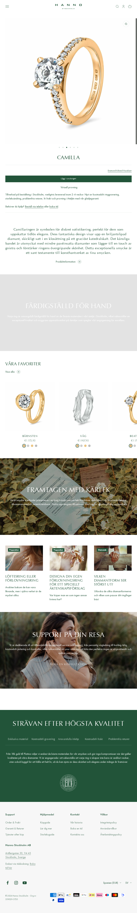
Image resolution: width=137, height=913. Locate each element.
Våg (83, 436)
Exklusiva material (18, 739)
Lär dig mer (46, 828)
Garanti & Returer (14, 828)
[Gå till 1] (59, 147)
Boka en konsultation (68, 664)
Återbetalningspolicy (111, 834)
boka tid (53, 206)
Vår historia (76, 822)
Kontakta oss (77, 834)
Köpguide (45, 822)
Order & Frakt (12, 822)
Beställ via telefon (34, 206)
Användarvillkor (108, 828)
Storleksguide (47, 834)
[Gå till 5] (74, 147)
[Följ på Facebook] (7, 883)
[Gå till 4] (70, 147)
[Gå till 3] (66, 147)
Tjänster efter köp (14, 834)
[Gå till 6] (77, 147)
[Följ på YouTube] (24, 883)
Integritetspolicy (108, 822)
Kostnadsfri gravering (43, 739)
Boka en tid (76, 828)
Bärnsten (30, 436)
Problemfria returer (118, 739)
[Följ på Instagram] (16, 883)
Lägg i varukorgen (68, 179)
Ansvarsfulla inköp (68, 739)
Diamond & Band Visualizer (120, 170)
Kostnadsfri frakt (94, 739)
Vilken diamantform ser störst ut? (110, 580)
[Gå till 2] (62, 147)
